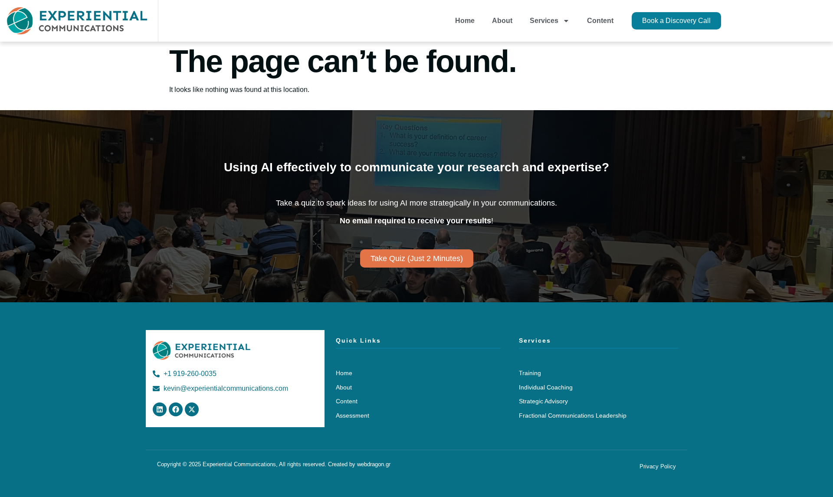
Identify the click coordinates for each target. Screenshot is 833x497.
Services (544, 20)
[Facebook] (176, 409)
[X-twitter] (192, 409)
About (502, 20)
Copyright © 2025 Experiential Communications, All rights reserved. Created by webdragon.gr (273, 464)
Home (465, 20)
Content (600, 20)
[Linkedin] (160, 409)
